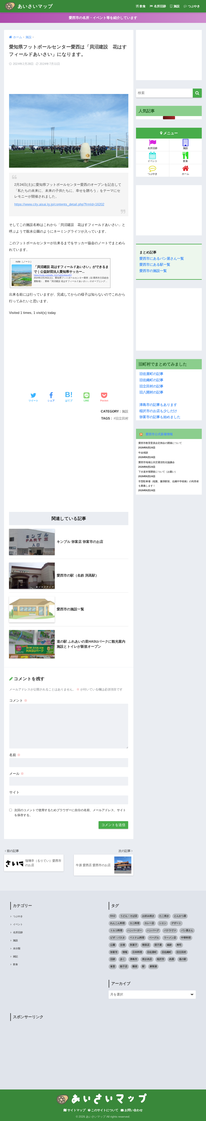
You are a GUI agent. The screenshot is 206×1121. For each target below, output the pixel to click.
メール (16, 774)
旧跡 (112, 959)
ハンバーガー (134, 930)
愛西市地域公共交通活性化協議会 (156, 462)
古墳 (122, 944)
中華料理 (186, 937)
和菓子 (133, 944)
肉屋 (171, 959)
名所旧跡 (159, 6)
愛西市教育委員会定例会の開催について (160, 443)
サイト (14, 792)
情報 (125, 952)
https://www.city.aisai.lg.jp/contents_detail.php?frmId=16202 (59, 204)
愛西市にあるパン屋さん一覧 (161, 258)
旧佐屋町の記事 (151, 374)
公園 (112, 944)
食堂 (112, 966)
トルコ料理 (116, 930)
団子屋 (158, 944)
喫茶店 (145, 944)
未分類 (16, 948)
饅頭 (134, 966)
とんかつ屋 (180, 916)
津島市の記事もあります (158, 405)
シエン (162, 923)
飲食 (142, 6)
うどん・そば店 (128, 916)
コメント (18, 700)
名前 (15, 755)
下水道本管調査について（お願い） (157, 471)
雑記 (15, 956)
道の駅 (182, 959)
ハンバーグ (153, 930)
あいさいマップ (34, 6)
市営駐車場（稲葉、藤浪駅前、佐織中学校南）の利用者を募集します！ (168, 483)
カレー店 (149, 923)
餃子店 (123, 966)
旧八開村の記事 (149, 392)
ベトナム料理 (137, 937)
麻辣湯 (153, 966)
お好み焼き (148, 916)
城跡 (169, 944)
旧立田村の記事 (149, 386)
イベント (152, 161)
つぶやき (193, 6)
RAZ (112, 916)
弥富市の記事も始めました (158, 417)
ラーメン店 (170, 937)
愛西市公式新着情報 (159, 434)
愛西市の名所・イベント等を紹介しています (103, 18)
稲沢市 (160, 959)
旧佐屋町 (152, 952)
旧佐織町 (166, 952)
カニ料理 (134, 923)
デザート (176, 923)
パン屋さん (187, 930)
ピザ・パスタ (117, 937)
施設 (176, 6)
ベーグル (154, 937)
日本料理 (137, 952)
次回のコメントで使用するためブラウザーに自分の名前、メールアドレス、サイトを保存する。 (70, 812)
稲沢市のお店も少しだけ (158, 411)
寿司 (179, 944)
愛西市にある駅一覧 (154, 264)
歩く (122, 959)
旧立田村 (121, 418)
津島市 (133, 959)
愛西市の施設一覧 (153, 271)
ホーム (185, 174)
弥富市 (113, 952)
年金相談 (143, 452)
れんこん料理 (117, 923)
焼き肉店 (147, 959)
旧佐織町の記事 (149, 380)
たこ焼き (164, 916)
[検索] (197, 93)
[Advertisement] (68, 80)
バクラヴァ (170, 930)
